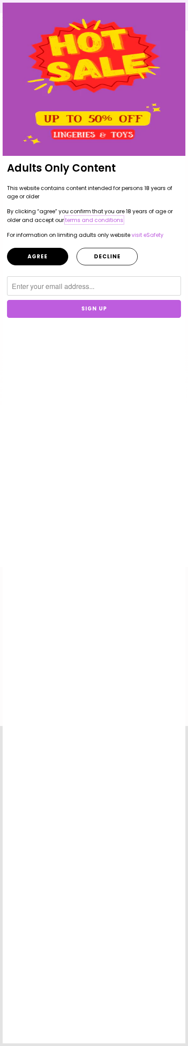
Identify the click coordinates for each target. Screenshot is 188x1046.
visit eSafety (148, 235)
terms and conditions (94, 220)
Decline (107, 256)
